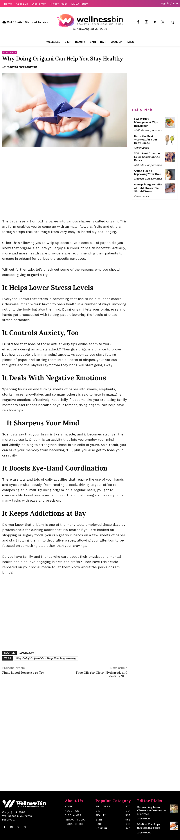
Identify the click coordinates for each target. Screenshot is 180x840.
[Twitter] (163, 22)
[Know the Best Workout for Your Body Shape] (170, 139)
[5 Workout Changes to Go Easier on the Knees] (170, 157)
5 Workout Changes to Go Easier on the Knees (147, 157)
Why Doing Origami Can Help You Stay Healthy (46, 658)
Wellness (9, 52)
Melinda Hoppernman (22, 66)
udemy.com (26, 652)
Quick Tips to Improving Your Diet (147, 172)
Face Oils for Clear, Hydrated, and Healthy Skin (101, 674)
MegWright (144, 818)
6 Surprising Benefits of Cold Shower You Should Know (148, 188)
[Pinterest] (155, 22)
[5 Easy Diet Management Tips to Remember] (170, 122)
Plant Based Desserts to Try (23, 673)
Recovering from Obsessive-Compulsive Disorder (151, 810)
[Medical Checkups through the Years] (174, 826)
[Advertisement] (64, 183)
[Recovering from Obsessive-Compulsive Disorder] (174, 808)
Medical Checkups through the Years (148, 825)
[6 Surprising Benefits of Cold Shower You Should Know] (170, 188)
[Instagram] (146, 22)
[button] (172, 22)
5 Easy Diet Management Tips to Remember (147, 122)
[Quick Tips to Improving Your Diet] (170, 174)
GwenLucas (141, 147)
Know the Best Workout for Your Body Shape (145, 139)
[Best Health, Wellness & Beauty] (90, 20)
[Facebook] (138, 22)
